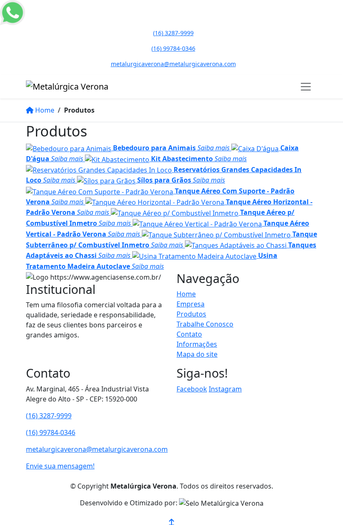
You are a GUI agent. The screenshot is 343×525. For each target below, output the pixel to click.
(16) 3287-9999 (49, 415)
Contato (189, 334)
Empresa (191, 304)
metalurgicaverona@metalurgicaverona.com (97, 449)
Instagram (225, 389)
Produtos (191, 314)
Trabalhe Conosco (205, 324)
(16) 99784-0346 (50, 432)
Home (186, 294)
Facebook (192, 389)
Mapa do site (197, 354)
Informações (197, 344)
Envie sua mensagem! (60, 466)
